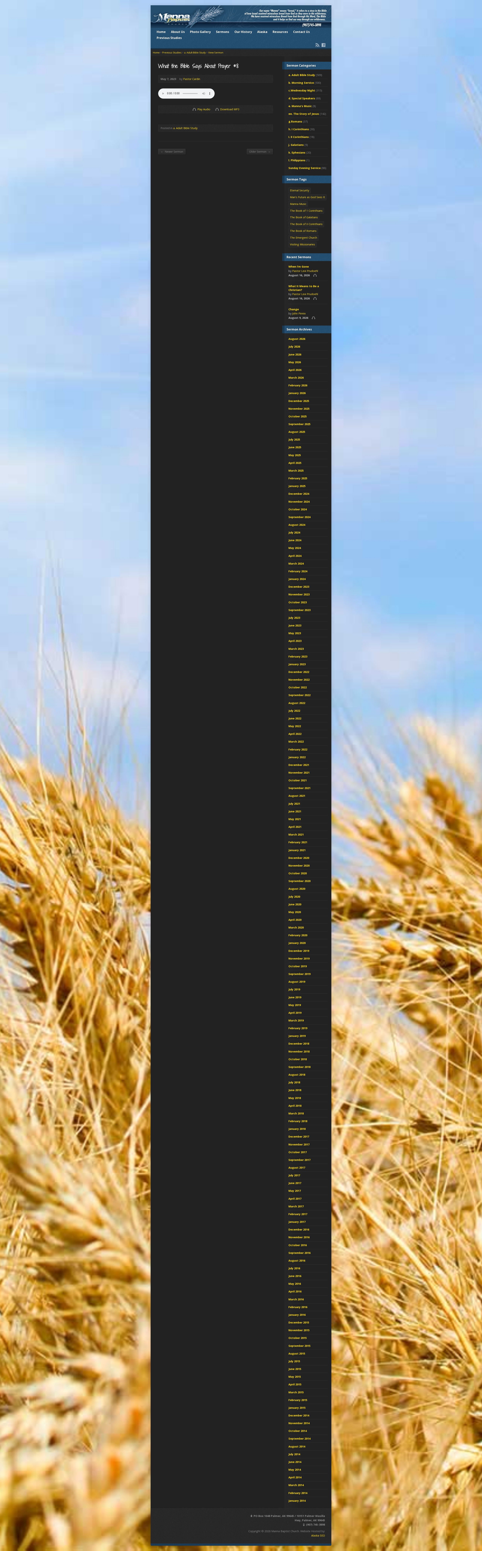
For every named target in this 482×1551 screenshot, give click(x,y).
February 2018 (297, 1121)
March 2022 (296, 741)
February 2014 (297, 1493)
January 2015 (297, 1407)
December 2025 (298, 401)
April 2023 (294, 641)
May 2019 (294, 1005)
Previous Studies (169, 38)
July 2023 (294, 617)
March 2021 (296, 834)
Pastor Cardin (191, 79)
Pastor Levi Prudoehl (305, 271)
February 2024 (297, 571)
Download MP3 (229, 109)
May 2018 (294, 1098)
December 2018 (298, 1043)
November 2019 (299, 958)
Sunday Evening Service (304, 168)
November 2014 (299, 1423)
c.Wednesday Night (301, 90)
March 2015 (296, 1392)
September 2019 (299, 974)
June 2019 (294, 997)
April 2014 (294, 1477)
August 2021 (296, 796)
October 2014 (297, 1431)
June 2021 (294, 811)
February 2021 (297, 842)
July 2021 (294, 803)
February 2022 (297, 749)
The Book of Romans (303, 231)
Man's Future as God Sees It (307, 197)
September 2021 (299, 788)
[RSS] (317, 45)
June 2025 (294, 447)
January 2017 (297, 1222)
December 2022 (298, 672)
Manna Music (298, 204)
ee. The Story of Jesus (303, 114)
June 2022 (294, 718)
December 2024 (298, 493)
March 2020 (296, 927)
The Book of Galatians (304, 217)
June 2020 (294, 904)
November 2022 (299, 679)
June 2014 (294, 1462)
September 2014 (299, 1438)
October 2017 (297, 1152)
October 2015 (297, 1338)
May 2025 (294, 455)
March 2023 (296, 649)
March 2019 (296, 1020)
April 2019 (294, 1012)
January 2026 (297, 393)
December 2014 (298, 1415)
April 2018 (294, 1105)
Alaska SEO (318, 1535)
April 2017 (294, 1198)
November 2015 (299, 1330)
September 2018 (299, 1067)
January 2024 (297, 579)
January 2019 (297, 1036)
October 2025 (297, 416)
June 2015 (294, 1369)
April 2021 (294, 827)
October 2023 (297, 602)
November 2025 (299, 408)
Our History (243, 32)
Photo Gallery (200, 32)
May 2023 (294, 633)
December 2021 (298, 765)
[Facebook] (323, 45)
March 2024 (296, 563)
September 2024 (299, 517)
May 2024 (294, 548)
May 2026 (294, 362)
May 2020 (294, 912)
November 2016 (299, 1237)
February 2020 (297, 935)
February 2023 (297, 656)
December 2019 (298, 951)
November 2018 (299, 1051)
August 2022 (296, 703)
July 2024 (294, 532)
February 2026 (297, 385)
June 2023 (294, 625)
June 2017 (294, 1183)
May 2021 (294, 819)
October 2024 (297, 509)
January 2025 (297, 486)
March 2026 (296, 377)
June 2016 (294, 1276)
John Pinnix (299, 313)
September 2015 (299, 1346)
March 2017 (296, 1206)
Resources (280, 32)
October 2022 (297, 687)
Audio (315, 275)
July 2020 (294, 896)
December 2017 (298, 1136)
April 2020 (294, 920)
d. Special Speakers (301, 98)
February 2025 (297, 478)
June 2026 (294, 354)
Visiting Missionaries (302, 244)
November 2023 (299, 594)
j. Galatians (296, 145)
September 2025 (299, 424)
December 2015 (298, 1322)
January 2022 (297, 757)
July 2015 (294, 1361)
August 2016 (296, 1260)
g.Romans (295, 121)
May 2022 (294, 726)
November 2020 (299, 865)
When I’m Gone (298, 266)
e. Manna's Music (300, 106)
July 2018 (294, 1082)
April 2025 (294, 463)
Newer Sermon (172, 151)
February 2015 (297, 1400)
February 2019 (297, 1028)
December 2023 (298, 586)
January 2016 (297, 1315)
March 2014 (296, 1485)
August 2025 (296, 432)
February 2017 (297, 1214)
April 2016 (294, 1291)
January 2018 (297, 1129)
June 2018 (294, 1090)
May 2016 (294, 1283)
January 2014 (297, 1500)
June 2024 (294, 540)
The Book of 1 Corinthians (306, 210)
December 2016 (298, 1229)
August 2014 (296, 1446)
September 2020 (299, 881)
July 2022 (294, 710)
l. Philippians (296, 160)
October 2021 (297, 780)
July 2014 (294, 1454)
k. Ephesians (296, 152)
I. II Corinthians (298, 137)
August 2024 (296, 525)
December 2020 (298, 858)
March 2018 (296, 1113)
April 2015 (294, 1384)
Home (161, 32)
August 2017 (296, 1167)
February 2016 (297, 1307)
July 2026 (294, 346)
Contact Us (301, 32)
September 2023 (299, 610)
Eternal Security (299, 190)
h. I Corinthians (298, 129)
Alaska (262, 32)
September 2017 (299, 1160)
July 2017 (294, 1175)
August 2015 (296, 1353)
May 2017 (294, 1191)
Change (293, 309)
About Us (178, 32)
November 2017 (299, 1144)
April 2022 (294, 734)
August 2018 (296, 1074)
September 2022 (299, 695)
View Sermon (215, 52)
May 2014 (294, 1469)
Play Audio (194, 109)
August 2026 (296, 339)
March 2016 (296, 1299)
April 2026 (294, 370)
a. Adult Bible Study (195, 52)
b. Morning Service (301, 82)
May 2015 (294, 1376)
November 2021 (299, 772)
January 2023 (297, 664)
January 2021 (297, 850)
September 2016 (299, 1253)
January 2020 (297, 943)
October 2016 (297, 1245)
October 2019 (297, 966)
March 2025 (296, 470)
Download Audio (217, 109)
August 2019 (296, 981)
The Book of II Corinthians (306, 224)
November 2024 (299, 501)
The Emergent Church (303, 237)
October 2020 (297, 873)
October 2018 (297, 1059)
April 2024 (294, 556)
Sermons (222, 32)
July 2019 (294, 989)
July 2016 (294, 1268)
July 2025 (294, 439)
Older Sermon (260, 151)
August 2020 (296, 888)
